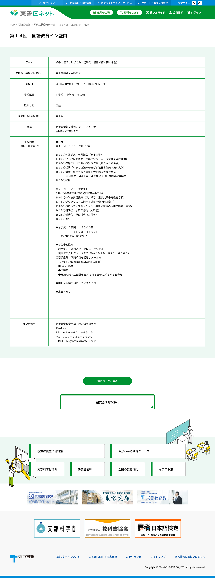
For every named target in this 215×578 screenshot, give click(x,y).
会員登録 (178, 12)
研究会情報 (24, 24)
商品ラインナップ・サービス (116, 2)
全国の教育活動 (128, 469)
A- (194, 2)
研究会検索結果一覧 (44, 24)
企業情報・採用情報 (80, 2)
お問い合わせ (133, 556)
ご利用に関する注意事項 (103, 556)
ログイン (196, 12)
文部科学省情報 (47, 469)
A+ (199, 2)
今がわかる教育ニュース (133, 451)
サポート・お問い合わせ (155, 2)
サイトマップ (158, 556)
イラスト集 (166, 469)
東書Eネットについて (68, 556)
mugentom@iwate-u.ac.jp (85, 261)
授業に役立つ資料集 (50, 451)
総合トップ (49, 2)
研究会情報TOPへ (107, 402)
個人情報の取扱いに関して (190, 556)
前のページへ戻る (107, 381)
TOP (12, 24)
